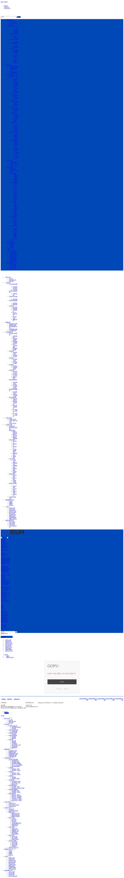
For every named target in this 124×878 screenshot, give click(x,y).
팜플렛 (11, 246)
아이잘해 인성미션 (16, 30)
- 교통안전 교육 (12, 752)
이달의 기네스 (13, 162)
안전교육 (16, 41)
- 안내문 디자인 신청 (13, 847)
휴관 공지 (14, 820)
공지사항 (12, 24)
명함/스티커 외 (13, 261)
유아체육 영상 (15, 760)
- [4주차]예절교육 (12, 735)
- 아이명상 (10, 775)
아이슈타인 (13, 112)
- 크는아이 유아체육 (13, 759)
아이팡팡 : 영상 (16, 135)
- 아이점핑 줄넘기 (12, 785)
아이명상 (12, 107)
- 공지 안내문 (11, 817)
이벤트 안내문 (15, 224)
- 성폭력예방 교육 (12, 755)
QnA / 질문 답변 (5, 629)
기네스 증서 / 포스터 (6, 588)
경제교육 (16, 51)
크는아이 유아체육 (5, 574)
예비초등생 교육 (14, 66)
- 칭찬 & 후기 (11, 872)
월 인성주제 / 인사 (16, 57)
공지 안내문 (13, 182)
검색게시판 (13, 168)
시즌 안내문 (13, 201)
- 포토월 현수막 (12, 864)
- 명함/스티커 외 (12, 869)
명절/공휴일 (15, 211)
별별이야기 (14, 747)
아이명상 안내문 (16, 110)
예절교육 (16, 47)
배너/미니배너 (13, 254)
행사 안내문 (13, 216)
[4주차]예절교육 (5, 562)
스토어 (8, 249)
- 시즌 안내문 (11, 827)
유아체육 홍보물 (16, 91)
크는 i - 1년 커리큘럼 (16, 88)
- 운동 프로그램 (12, 793)
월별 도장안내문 (16, 175)
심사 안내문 (15, 232)
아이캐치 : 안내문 (16, 105)
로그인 (6, 5)
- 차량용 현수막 (12, 860)
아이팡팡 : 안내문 (16, 138)
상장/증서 (14, 846)
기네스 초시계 (13, 166)
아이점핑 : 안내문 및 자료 (16, 129)
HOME (6, 654)
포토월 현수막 (13, 257)
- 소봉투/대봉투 (12, 867)
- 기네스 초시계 (12, 806)
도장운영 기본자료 (5, 593)
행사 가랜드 (15, 221)
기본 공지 (14, 819)
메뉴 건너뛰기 (4, 2)
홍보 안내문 (15, 120)
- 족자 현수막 (11, 863)
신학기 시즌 (15, 203)
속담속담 (16, 45)
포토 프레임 (13, 259)
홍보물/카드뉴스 (10, 242)
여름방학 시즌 (15, 830)
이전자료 (12, 48)
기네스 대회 (9, 160)
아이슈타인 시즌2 (16, 117)
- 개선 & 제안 (11, 873)
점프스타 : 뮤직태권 (16, 149)
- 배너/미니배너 (12, 862)
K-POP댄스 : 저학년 (16, 154)
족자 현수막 (13, 256)
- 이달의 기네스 (12, 803)
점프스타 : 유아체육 (16, 145)
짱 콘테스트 (15, 60)
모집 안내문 (15, 229)
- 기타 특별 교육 (12, 756)
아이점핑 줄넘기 (5, 581)
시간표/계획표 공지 (15, 193)
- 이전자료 (10, 739)
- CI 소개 (10, 720)
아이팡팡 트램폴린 (5, 582)
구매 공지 (14, 821)
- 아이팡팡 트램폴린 (13, 789)
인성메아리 (14, 743)
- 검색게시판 (11, 809)
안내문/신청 (9, 167)
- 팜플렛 (10, 853)
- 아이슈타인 (11, 780)
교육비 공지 (15, 199)
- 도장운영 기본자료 (13, 810)
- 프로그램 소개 (12, 721)
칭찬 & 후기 (13, 264)
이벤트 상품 (13, 250)
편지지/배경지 (15, 214)
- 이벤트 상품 (11, 858)
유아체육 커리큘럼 (16, 84)
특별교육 (8, 65)
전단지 (11, 243)
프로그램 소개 (13, 22)
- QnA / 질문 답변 (12, 876)
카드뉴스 (12, 248)
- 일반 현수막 (11, 859)
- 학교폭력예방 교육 (13, 753)
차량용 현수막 (13, 253)
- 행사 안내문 (11, 835)
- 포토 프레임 (11, 866)
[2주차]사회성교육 (5, 559)
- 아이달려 (10, 767)
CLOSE (2, 715)
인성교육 (8, 25)
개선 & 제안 (13, 265)
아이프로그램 (10, 74)
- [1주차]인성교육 (12, 726)
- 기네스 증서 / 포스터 (13, 805)
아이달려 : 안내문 (16, 98)
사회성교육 (14, 731)
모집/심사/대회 (4, 600)
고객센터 (3, 699)
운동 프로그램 (13, 140)
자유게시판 (13, 267)
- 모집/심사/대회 (12, 840)
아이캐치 (12, 100)
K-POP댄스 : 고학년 (16, 158)
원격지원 (9, 699)
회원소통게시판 (10, 263)
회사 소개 (9, 20)
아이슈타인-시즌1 (16, 114)
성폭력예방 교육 (14, 71)
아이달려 (12, 93)
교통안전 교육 (13, 67)
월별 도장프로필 (16, 180)
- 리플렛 (10, 852)
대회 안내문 (15, 234)
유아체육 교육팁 (16, 82)
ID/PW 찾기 (7, 8)
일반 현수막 (13, 252)
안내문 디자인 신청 (5, 601)
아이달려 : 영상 (16, 95)
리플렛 (11, 245)
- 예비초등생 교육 (12, 750)
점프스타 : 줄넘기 (16, 142)
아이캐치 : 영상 (16, 102)
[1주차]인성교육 (5, 558)
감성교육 (16, 50)
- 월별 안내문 (11, 812)
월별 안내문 (13, 173)
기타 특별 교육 (13, 73)
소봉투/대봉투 (13, 260)
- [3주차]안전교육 (12, 732)
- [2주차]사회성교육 (13, 730)
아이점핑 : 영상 (16, 125)
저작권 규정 (16, 699)
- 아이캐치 (10, 771)
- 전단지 (10, 850)
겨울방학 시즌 (15, 831)
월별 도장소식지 (16, 177)
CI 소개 (12, 21)
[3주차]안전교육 (5, 561)
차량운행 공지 (15, 824)
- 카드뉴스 (10, 854)
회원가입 (6, 7)
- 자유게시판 (11, 874)
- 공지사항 (10, 722)
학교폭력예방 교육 (5, 569)
